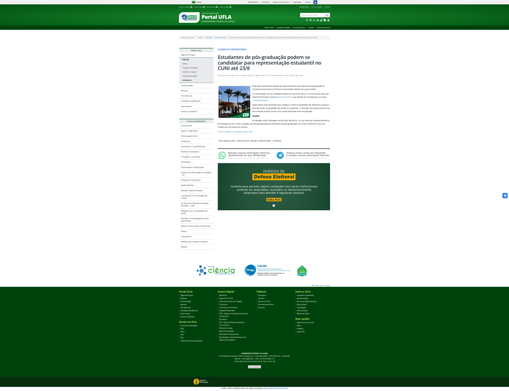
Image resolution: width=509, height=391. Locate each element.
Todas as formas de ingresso (191, 341)
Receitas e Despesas (190, 151)
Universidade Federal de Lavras (276, 388)
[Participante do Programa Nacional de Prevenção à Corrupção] (302, 270)
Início (200, 37)
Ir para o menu (199, 7)
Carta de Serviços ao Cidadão (230, 301)
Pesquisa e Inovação (190, 68)
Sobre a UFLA (269, 27)
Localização (301, 307)
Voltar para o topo (322, 285)
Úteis (299, 325)
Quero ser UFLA (264, 301)
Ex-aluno (261, 307)
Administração (302, 298)
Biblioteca (223, 295)
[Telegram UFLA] (303, 155)
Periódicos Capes (226, 328)
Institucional (220, 37)
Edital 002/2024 (285, 97)
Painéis (184, 247)
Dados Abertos (187, 185)
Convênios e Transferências (193, 146)
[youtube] (328, 20)
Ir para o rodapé (225, 7)
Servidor (261, 298)
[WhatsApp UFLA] (245, 155)
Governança (186, 106)
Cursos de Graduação (188, 325)
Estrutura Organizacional (306, 301)
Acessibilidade (304, 7)
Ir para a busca (212, 7)
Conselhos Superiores (305, 295)
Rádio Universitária (226, 331)
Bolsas (184, 231)
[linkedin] (318, 20)
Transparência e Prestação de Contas (194, 196)
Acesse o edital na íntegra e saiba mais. (235, 131)
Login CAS (301, 332)
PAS (181, 335)
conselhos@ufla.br (260, 100)
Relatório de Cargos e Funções (194, 241)
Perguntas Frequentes (191, 180)
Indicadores (186, 236)
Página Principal (188, 55)
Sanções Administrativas (192, 190)
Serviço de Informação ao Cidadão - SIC (196, 173)
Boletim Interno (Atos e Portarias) (195, 226)
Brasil (196, 2)
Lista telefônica (254, 367)
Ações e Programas (189, 131)
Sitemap (327, 7)
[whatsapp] (314, 20)
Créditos (300, 328)
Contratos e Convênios (228, 307)
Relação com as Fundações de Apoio (194, 212)
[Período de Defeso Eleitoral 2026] (274, 186)
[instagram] (311, 20)
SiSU (182, 328)
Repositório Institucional (229, 334)
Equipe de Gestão (283, 27)
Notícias (208, 37)
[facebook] (307, 20)
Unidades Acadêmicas (191, 101)
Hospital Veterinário (227, 310)
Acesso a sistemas (189, 111)
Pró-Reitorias (186, 96)
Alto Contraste (316, 7)
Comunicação (187, 85)
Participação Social (189, 136)
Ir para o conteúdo (185, 7)
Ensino (185, 64)
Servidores (185, 162)
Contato (311, 27)
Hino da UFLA (302, 310)
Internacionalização (190, 76)
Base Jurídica (302, 304)
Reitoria (184, 90)
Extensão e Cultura (189, 72)
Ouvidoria (223, 319)
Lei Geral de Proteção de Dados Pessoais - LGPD (195, 204)
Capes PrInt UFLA (226, 298)
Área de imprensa (323, 27)
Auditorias (185, 141)
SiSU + (182, 332)
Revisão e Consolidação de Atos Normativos (195, 219)
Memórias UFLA (303, 314)
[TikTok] (321, 20)
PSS (181, 338)
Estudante (262, 295)
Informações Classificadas (192, 167)
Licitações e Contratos (190, 157)
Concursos (223, 304)
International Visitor (266, 304)
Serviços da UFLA (299, 27)
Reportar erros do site (305, 322)
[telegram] (325, 20)
